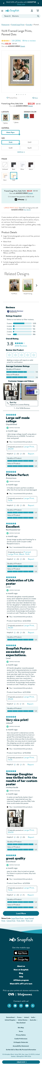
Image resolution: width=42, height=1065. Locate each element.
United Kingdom (10, 1020)
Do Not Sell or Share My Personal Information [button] (21, 1050)
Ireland (26, 1017)
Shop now (21, 4)
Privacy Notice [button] (21, 1035)
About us (21, 966)
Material (5, 128)
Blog (21, 973)
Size (3, 138)
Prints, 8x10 (21, 920)
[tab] (21, 94)
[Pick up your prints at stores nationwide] (11, 994)
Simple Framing (28, 294)
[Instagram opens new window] (16, 1005)
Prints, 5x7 (29, 920)
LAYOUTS (5, 112)
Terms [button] (21, 1031)
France (19, 1017)
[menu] (35, 98)
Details (22, 46)
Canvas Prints (11, 920)
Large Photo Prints (17, 918)
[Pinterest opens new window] (22, 1005)
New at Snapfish (21, 969)
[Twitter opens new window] (34, 1005)
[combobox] (21, 16)
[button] (2, 10)
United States (23, 1020)
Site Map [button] (21, 1027)
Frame (4, 159)
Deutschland (10, 1017)
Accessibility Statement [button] (21, 1046)
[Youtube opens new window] (28, 1005)
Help (21, 976)
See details (27, 210)
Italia (33, 1017)
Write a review (29, 40)
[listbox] (21, 133)
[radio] (26, 116)
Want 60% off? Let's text (21, 983)
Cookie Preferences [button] (20, 1039)
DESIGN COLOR (30, 112)
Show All (20, 152)
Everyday (29, 24)
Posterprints (5, 24)
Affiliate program (21, 980)
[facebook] (10, 1005)
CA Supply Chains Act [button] (21, 1042)
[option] (5, 119)
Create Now (21, 1062)
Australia (33, 1020)
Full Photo (14, 294)
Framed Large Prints (17, 24)
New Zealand (21, 1023)
